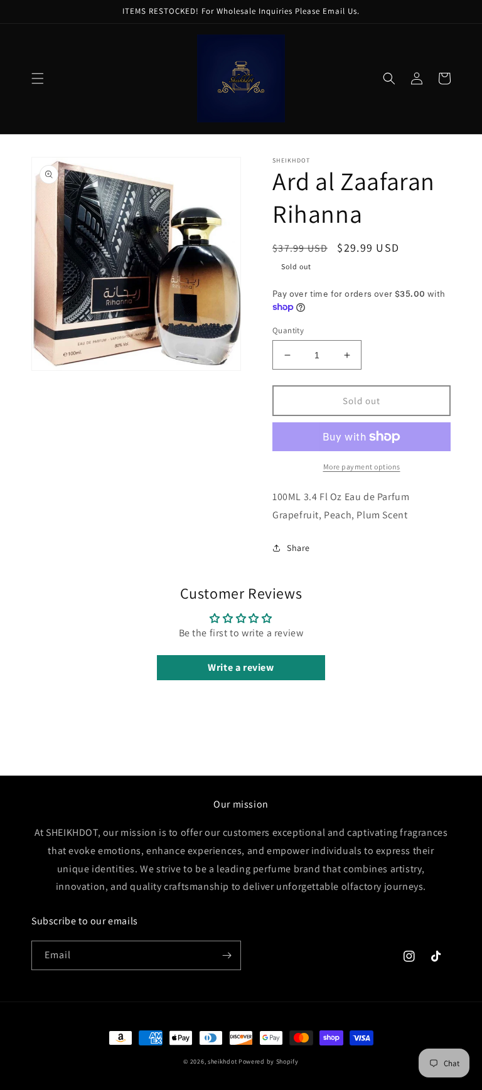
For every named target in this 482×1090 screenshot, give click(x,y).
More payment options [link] (361, 466)
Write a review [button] (241, 667)
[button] (37, 78)
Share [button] (298, 547)
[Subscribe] (226, 955)
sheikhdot (222, 1061)
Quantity (288, 330)
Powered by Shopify (268, 1061)
